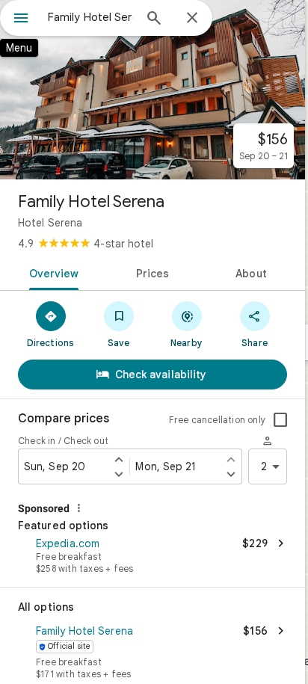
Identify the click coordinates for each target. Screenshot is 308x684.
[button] (152, 557)
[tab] (51, 272)
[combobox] (90, 17)
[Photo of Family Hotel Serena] (152, 89)
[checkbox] (280, 420)
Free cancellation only (217, 419)
